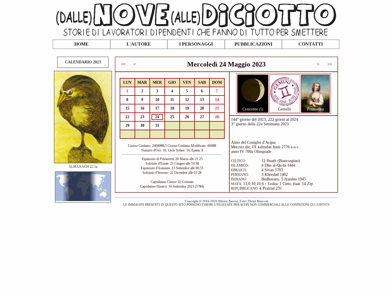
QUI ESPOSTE (320, 204)
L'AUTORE (139, 44)
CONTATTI (310, 44)
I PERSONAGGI (196, 44)
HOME (81, 44)
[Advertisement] (196, 248)
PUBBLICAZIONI (253, 44)
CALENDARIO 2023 (83, 62)
